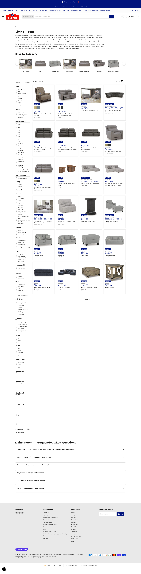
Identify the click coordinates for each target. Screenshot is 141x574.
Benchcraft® (20, 306)
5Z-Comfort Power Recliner (113, 151)
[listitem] (25, 66)
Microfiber (20, 209)
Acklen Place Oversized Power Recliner (67, 222)
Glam (18, 288)
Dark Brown (20, 149)
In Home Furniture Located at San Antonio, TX (94, 10)
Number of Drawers (20, 382)
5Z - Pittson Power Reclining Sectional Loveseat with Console (67, 148)
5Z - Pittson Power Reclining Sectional (113, 111)
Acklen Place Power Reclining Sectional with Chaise (42, 222)
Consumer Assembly (19, 166)
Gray (18, 134)
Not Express (20, 278)
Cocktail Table (21, 89)
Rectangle (20, 352)
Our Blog (108, 10)
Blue (18, 132)
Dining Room (74, 520)
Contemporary (21, 284)
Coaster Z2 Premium (22, 114)
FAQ (68, 10)
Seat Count (20, 405)
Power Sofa (20, 242)
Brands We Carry (76, 536)
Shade (18, 335)
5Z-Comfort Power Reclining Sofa (42, 188)
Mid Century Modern (22, 295)
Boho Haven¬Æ (21, 323)
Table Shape (20, 359)
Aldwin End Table (110, 287)
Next (87, 299)
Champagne (20, 161)
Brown (19, 145)
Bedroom (73, 517)
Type (17, 86)
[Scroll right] (124, 64)
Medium (19, 340)
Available (19, 124)
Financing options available (72, 48)
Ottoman (19, 97)
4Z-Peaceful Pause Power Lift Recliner (42, 115)
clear (28, 429)
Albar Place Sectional (64, 287)
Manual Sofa (20, 230)
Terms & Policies (43, 10)
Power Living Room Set (23, 248)
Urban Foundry (21, 332)
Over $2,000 (20, 261)
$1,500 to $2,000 (21, 260)
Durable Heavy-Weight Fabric (23, 217)
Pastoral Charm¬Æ (22, 326)
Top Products (21, 175)
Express (19, 276)
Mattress (73, 522)
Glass (19, 200)
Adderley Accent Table (88, 221)
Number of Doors (20, 372)
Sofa (18, 104)
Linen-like (20, 207)
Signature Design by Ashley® (22, 303)
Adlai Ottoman (85, 255)
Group (18, 182)
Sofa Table (20, 106)
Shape (18, 345)
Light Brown (20, 152)
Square (19, 350)
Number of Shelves (20, 394)
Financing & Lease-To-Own (21, 10)
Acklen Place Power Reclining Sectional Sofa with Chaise (113, 184)
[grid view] (122, 81)
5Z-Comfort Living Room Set (89, 110)
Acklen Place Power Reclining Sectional (90, 184)
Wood (19, 193)
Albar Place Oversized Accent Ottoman (42, 288)
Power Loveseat (21, 240)
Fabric (19, 195)
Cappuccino (20, 159)
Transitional (20, 286)
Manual (18, 227)
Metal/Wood (20, 223)
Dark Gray (20, 143)
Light (18, 342)
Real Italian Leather (22, 213)
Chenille (19, 214)
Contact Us (10, 10)
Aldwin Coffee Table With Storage (89, 288)
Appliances (74, 531)
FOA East (20, 117)
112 (82, 299)
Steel (18, 202)
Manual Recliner (21, 234)
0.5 (18, 415)
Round (19, 354)
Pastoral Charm (21, 330)
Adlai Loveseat (38, 255)
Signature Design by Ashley (22, 310)
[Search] (111, 16)
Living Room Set (21, 93)
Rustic (19, 294)
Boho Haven (20, 328)
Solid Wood (20, 204)
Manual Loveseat (21, 232)
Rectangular (20, 362)
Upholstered (20, 198)
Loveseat (19, 95)
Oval (18, 348)
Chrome (19, 154)
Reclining (19, 184)
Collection (19, 429)
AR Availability (21, 121)
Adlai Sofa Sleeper (110, 255)
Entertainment (75, 527)
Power (18, 237)
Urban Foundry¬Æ (22, 324)
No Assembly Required (23, 171)
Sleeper (19, 102)
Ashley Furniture (21, 112)
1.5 (18, 422)
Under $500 (20, 254)
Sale (72, 541)
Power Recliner (21, 244)
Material (19, 190)
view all (27, 82)
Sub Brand (19, 299)
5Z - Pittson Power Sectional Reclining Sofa (89, 148)
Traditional (20, 290)
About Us (4, 10)
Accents (73, 529)
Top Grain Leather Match (23, 220)
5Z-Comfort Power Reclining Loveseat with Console (66, 115)
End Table (20, 91)
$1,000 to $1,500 (21, 258)
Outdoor (73, 534)
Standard (19, 186)
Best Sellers (74, 539)
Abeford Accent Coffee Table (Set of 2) (66, 184)
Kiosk (64, 10)
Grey (18, 141)
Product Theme (19, 319)
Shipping (19, 273)
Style (17, 282)
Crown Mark (20, 116)
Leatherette (20, 205)
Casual (19, 292)
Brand (18, 109)
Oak (18, 140)
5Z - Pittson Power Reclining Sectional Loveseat (42, 148)
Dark (18, 338)
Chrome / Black (21, 156)
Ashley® (19, 307)
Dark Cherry (20, 150)
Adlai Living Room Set (111, 221)
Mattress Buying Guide (75, 10)
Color (18, 128)
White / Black (20, 158)
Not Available (21, 268)
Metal (19, 196)
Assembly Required (22, 170)
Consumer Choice (22, 178)
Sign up (120, 514)
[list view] (124, 81)
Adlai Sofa (61, 255)
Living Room (20, 432)
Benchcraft (20, 313)
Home (17, 27)
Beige (18, 130)
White (19, 138)
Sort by (35, 81)
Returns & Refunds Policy (55, 10)
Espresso (19, 147)
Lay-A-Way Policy (33, 10)
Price (17, 251)
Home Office (74, 524)
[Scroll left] (17, 64)
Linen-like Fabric (21, 211)
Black (18, 136)
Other (19, 356)
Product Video (21, 265)
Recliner (19, 98)
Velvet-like (20, 222)
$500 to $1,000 (21, 256)
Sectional (19, 100)
